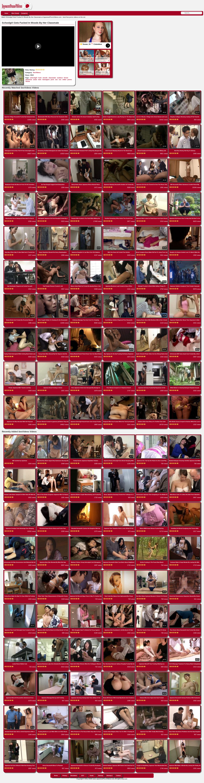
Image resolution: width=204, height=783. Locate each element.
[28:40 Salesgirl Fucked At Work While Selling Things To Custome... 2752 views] (152, 261)
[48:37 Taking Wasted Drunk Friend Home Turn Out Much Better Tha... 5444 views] (85, 329)
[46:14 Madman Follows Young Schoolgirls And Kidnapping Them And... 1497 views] (85, 537)
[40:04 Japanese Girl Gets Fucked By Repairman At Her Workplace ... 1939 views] (152, 362)
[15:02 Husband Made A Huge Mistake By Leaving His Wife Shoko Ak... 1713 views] (184, 537)
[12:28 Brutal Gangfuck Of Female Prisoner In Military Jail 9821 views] (152, 125)
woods (45, 78)
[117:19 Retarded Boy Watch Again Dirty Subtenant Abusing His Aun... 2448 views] (52, 435)
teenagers (46, 79)
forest (66, 78)
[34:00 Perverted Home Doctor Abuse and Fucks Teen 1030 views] (52, 503)
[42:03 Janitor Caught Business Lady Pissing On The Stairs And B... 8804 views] (118, 91)
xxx (60, 79)
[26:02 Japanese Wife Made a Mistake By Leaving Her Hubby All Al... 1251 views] (184, 740)
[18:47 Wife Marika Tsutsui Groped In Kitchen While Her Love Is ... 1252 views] (184, 396)
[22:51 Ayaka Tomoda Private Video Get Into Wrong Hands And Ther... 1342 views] (152, 329)
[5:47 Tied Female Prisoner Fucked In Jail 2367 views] (52, 261)
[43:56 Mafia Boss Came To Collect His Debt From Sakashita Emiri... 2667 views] (184, 469)
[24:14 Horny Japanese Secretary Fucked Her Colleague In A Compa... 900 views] (118, 469)
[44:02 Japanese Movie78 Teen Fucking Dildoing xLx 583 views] (152, 639)
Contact (118, 775)
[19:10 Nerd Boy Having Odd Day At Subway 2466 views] (184, 125)
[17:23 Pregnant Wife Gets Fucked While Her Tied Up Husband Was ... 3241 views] (118, 396)
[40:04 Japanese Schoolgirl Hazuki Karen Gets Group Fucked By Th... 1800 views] (85, 396)
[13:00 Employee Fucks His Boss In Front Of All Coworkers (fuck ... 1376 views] (19, 159)
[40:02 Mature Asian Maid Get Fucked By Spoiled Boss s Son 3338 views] (85, 261)
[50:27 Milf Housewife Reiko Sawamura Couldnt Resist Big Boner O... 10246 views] (184, 159)
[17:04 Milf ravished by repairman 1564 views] (19, 435)
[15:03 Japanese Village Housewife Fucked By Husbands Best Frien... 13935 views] (19, 91)
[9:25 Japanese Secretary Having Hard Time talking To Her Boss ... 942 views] (85, 672)
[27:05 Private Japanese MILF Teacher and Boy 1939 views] (19, 362)
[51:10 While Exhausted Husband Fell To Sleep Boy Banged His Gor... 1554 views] (85, 125)
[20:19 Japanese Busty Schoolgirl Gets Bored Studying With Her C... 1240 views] (118, 435)
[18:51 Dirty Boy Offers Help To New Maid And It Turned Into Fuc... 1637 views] (19, 227)
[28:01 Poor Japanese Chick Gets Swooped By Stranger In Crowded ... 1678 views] (85, 362)
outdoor (60, 78)
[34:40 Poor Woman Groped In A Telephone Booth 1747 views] (118, 362)
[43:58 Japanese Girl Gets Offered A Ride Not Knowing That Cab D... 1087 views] (19, 740)
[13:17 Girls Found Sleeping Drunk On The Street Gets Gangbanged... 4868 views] (118, 125)
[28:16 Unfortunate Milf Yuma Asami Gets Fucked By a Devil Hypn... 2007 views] (184, 329)
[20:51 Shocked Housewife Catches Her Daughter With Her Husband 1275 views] (85, 503)
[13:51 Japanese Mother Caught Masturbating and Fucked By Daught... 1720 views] (85, 469)
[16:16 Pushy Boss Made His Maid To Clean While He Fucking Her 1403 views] (19, 571)
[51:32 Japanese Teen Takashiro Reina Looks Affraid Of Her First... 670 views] (118, 503)
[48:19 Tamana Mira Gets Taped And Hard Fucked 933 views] (152, 672)
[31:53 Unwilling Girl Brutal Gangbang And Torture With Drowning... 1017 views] (184, 503)
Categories (24, 13)
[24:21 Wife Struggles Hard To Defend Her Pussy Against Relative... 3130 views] (85, 605)
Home (6, 13)
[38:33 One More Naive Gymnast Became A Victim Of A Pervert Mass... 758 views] (152, 571)
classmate (52, 78)
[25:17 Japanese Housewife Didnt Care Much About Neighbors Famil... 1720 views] (118, 537)
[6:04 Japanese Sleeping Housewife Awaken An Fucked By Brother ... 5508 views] (118, 159)
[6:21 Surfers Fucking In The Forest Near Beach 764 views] (152, 537)
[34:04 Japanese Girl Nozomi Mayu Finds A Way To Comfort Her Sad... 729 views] (85, 571)
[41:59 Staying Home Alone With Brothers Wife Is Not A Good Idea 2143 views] (152, 295)
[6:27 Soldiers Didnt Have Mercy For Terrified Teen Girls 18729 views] (152, 396)
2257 (82, 775)
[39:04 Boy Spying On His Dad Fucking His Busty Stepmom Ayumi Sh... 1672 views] (118, 329)
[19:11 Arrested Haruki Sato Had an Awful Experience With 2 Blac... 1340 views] (19, 706)
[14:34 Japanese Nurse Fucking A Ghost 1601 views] (52, 362)
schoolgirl (33, 78)
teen (39, 79)
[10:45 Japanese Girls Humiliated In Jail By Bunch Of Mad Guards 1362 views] (118, 605)
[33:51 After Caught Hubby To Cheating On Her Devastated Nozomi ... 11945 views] (52, 295)
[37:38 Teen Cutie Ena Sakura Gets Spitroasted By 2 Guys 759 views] (118, 571)
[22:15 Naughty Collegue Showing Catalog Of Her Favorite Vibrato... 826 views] (184, 91)
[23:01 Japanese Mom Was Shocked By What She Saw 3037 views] (52, 537)
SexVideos (37, 72)
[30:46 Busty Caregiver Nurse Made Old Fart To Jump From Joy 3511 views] (152, 227)
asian (35, 79)
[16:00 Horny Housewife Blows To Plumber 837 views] (52, 740)
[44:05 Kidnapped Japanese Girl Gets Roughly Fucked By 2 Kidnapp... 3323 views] (52, 193)
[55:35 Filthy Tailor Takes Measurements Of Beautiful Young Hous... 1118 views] (52, 571)
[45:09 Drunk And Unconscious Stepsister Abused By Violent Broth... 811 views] (184, 571)
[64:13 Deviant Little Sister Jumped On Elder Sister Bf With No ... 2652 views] (19, 469)
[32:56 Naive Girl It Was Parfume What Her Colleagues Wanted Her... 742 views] (85, 639)
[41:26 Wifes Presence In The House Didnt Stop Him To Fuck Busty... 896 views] (85, 706)
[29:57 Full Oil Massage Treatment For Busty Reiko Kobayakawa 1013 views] (184, 639)
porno (69, 79)
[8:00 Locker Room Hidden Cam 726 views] (19, 639)
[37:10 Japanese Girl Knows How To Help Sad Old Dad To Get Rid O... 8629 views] (184, 193)
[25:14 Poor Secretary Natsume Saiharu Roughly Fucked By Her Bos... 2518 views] (118, 639)
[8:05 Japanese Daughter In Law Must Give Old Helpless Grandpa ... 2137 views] (85, 227)
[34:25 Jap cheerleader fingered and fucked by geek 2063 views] (19, 261)
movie (28, 81)
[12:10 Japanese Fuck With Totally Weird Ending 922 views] (152, 706)
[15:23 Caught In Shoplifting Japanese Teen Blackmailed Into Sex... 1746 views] (152, 740)
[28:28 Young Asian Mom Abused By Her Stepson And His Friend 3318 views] (52, 329)
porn (52, 79)
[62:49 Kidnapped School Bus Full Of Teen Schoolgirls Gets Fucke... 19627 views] (19, 125)
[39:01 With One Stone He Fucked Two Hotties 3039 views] (118, 227)
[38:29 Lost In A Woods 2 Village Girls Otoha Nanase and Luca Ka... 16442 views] (152, 91)
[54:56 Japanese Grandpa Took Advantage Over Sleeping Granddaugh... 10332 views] (19, 503)
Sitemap (100, 775)
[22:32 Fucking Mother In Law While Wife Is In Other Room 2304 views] (52, 706)
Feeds (92, 775)
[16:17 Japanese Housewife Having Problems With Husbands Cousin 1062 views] (184, 672)
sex (56, 79)
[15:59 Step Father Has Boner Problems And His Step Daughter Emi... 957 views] (184, 706)
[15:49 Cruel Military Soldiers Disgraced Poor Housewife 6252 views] (118, 295)
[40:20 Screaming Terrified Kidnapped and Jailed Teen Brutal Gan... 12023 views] (52, 125)
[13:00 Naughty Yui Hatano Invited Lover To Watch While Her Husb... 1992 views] (184, 227)
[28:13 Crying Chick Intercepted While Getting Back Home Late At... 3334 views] (19, 329)
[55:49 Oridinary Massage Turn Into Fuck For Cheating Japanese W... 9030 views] (85, 295)
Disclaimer (73, 775)
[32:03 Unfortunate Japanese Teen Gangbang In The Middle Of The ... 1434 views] (152, 469)
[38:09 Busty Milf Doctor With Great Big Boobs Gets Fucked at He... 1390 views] (118, 672)
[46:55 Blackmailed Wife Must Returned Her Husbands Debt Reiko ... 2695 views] (52, 91)
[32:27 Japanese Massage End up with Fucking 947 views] (52, 672)
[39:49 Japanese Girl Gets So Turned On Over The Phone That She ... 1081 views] (152, 159)
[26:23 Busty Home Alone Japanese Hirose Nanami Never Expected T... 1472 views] (85, 159)
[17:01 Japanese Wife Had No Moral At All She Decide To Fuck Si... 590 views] (52, 605)
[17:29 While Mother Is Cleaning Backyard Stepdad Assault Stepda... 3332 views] (184, 362)
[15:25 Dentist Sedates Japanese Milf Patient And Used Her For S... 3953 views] (118, 740)
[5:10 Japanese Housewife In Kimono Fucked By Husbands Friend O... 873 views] (85, 740)
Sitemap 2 (109, 775)
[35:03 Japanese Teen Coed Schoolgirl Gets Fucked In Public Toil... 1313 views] (19, 605)
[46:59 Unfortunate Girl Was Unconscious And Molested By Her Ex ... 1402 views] (19, 537)
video (64, 79)
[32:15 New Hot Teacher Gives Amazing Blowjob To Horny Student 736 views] (152, 605)
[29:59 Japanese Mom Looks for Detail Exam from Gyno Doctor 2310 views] (152, 193)
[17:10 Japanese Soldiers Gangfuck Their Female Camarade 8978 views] (184, 261)
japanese (29, 79)
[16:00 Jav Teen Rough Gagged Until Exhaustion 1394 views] (52, 159)
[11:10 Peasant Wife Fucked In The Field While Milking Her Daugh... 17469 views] (85, 193)
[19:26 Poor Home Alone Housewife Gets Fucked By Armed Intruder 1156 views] (184, 605)
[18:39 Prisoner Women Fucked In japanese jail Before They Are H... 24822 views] (52, 396)
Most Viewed (15, 13)
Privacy (64, 775)
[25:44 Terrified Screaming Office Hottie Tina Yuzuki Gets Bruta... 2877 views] (118, 193)
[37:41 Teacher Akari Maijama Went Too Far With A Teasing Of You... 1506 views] (118, 706)
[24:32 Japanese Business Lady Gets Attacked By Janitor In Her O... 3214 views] (52, 639)
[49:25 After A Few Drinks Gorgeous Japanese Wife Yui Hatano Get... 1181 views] (52, 469)
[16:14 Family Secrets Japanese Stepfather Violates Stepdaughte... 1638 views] (85, 435)
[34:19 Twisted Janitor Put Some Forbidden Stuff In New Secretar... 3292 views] (85, 91)
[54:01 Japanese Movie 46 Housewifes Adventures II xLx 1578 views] (19, 672)
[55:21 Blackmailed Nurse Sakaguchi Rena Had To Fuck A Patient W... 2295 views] (19, 193)
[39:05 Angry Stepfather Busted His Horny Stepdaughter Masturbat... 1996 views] (52, 227)
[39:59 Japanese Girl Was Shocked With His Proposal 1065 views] (19, 396)
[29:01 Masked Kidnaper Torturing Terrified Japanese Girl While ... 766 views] (184, 435)
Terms (56, 775)
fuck (40, 78)
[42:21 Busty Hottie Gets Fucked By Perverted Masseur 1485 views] (19, 295)
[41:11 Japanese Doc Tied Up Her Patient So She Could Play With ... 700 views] (152, 435)
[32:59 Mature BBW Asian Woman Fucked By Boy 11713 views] (152, 503)
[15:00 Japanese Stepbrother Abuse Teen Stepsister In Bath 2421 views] (184, 295)
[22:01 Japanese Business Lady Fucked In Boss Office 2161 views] (118, 261)
